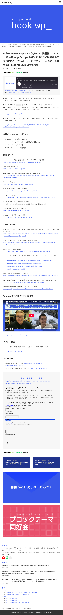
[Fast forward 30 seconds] (31, 85)
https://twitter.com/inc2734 (39, 368)
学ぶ (5, 590)
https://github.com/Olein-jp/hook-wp (15, 114)
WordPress (49, 612)
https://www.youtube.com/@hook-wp (15, 335)
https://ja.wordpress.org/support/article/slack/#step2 (20, 191)
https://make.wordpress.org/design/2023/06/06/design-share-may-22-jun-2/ (27, 251)
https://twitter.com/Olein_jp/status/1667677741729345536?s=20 (23, 282)
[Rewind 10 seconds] (25, 85)
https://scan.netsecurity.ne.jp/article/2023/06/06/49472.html (22, 162)
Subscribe (24, 87)
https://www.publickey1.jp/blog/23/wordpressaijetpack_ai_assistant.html (28, 260)
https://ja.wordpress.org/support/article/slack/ (18, 184)
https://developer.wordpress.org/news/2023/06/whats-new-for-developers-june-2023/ (30, 275)
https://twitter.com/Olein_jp (14, 365)
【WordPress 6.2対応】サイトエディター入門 (17, 594)
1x (27, 84)
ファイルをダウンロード (11, 90)
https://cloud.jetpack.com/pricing (15, 269)
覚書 (5, 596)
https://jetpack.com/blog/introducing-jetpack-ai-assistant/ (23, 266)
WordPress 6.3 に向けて (12, 598)
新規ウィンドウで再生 (24, 90)
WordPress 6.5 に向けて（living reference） (17, 602)
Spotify (30, 92)
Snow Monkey (39, 612)
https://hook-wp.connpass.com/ (13, 351)
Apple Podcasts (12, 92)
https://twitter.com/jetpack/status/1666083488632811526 (23, 263)
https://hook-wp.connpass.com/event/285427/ (17, 217)
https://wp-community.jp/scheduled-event (16, 211)
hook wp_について (11, 608)
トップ (3, 608)
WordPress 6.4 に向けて (12, 600)
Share (30, 87)
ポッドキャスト (20, 608)
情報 (25, 608)
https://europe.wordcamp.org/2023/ (14, 169)
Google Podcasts (22, 92)
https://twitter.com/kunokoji (33, 363)
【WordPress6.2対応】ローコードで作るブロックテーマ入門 (21, 592)
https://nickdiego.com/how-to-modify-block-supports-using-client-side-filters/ (28, 289)
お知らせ (29, 608)
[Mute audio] (23, 85)
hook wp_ (7, 2)
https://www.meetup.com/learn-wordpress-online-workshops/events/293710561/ (29, 197)
